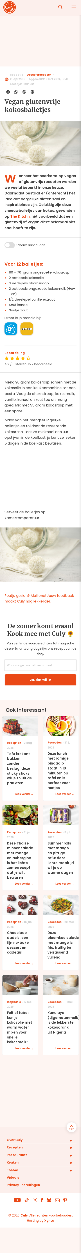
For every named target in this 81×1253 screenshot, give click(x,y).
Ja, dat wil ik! (40, 680)
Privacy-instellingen (23, 1185)
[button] (67, 1140)
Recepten (15, 1147)
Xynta (49, 1220)
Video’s (13, 1177)
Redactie (16, 75)
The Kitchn (20, 216)
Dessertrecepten (39, 75)
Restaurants (17, 1155)
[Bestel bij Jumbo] (26, 328)
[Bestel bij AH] (10, 328)
